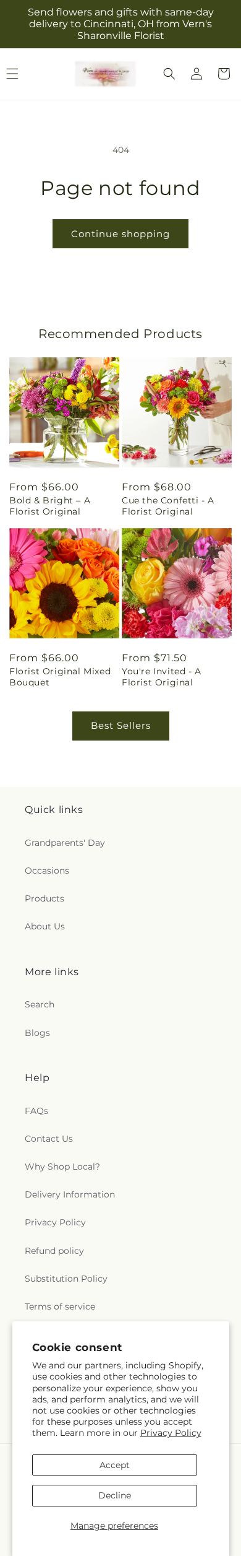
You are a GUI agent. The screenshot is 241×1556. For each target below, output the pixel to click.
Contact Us (49, 1138)
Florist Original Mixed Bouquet (60, 677)
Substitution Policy (66, 1278)
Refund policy (54, 1250)
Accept (114, 1465)
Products (44, 898)
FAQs (36, 1110)
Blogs (37, 1032)
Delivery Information (70, 1194)
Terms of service (60, 1306)
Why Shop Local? (62, 1166)
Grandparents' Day (65, 842)
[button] (169, 73)
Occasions (47, 870)
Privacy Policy (170, 1432)
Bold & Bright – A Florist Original (49, 506)
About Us (45, 926)
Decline (114, 1495)
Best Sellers (121, 725)
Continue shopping (120, 234)
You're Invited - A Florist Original (161, 677)
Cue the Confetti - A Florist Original (168, 506)
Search (39, 1004)
